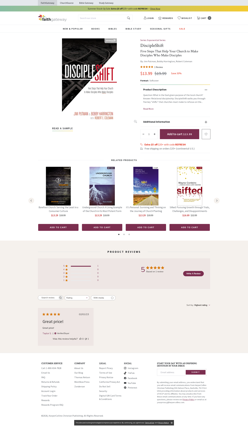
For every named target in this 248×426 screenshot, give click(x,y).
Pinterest (132, 387)
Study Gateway (106, 2)
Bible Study (133, 28)
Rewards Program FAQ (52, 404)
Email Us (45, 372)
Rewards (45, 400)
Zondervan (79, 386)
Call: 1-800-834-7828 (51, 368)
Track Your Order (49, 395)
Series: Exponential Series (152, 40)
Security (103, 391)
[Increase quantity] (154, 134)
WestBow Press (82, 381)
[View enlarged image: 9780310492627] (89, 80)
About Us (78, 368)
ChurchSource (66, 2)
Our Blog (78, 372)
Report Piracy (106, 368)
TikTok (131, 373)
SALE (182, 28)
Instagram (133, 368)
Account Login (48, 391)
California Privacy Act (109, 381)
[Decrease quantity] (143, 134)
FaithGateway (47, 2)
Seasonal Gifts (160, 28)
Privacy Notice (106, 377)
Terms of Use (105, 372)
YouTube (132, 383)
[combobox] (105, 18)
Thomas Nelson (82, 377)
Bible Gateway (86, 2)
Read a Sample (62, 128)
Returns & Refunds (50, 381)
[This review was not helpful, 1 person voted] (86, 338)
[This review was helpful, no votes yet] (81, 338)
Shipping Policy (49, 386)
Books (95, 28)
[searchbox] (48, 297)
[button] (206, 134)
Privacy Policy (188, 399)
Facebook (132, 378)
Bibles (112, 28)
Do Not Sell (104, 386)
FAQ (43, 377)
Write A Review (193, 273)
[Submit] (128, 18)
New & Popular (73, 28)
